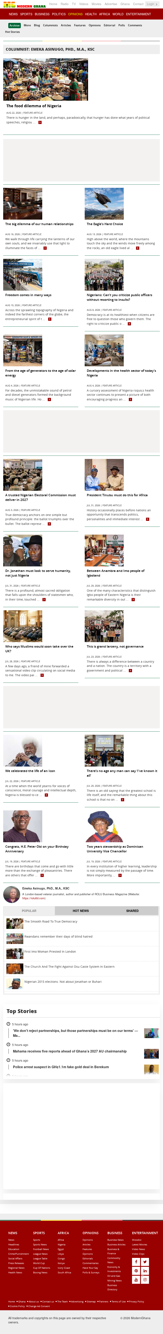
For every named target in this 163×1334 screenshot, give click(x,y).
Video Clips (138, 1253)
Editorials (88, 1258)
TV (74, 4)
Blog (37, 25)
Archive (15, 25)
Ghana (125, 4)
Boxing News (40, 1272)
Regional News (16, 1267)
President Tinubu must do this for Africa (117, 495)
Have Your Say (90, 1267)
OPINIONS (75, 14)
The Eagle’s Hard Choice (105, 224)
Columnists (50, 25)
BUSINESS (42, 14)
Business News (115, 1239)
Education (13, 1249)
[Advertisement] (81, 160)
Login (151, 4)
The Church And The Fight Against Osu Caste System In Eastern (69, 967)
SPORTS (26, 14)
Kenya (61, 1263)
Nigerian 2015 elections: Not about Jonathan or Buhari (63, 982)
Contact (138, 4)
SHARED (132, 911)
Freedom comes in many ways (28, 295)
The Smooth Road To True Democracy (50, 921)
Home (53, 4)
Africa (61, 1239)
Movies (96, 4)
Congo (61, 1258)
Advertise (111, 4)
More (27, 25)
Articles (66, 25)
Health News (15, 1272)
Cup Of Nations (41, 1267)
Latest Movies (139, 1244)
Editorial (109, 25)
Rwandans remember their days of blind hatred (58, 936)
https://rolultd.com (33, 898)
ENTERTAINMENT (138, 14)
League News (40, 1253)
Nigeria (61, 1244)
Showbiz (136, 1239)
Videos (83, 4)
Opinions (95, 25)
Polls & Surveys (91, 1272)
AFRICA (104, 14)
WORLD (118, 14)
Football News (41, 1249)
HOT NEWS (81, 911)
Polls (121, 25)
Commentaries (90, 1263)
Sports (36, 1239)
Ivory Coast (64, 1267)
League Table (40, 1258)
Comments (135, 25)
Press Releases (16, 1263)
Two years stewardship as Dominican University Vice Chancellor (115, 848)
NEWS (13, 14)
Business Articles (116, 1244)
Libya (61, 1253)
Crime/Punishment (18, 1253)
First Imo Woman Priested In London (50, 951)
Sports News (40, 1244)
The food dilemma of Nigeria (33, 105)
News (11, 1239)
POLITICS (59, 14)
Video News (138, 1249)
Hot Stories (12, 32)
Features (80, 25)
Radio (65, 4)
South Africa (64, 1272)
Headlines (13, 1244)
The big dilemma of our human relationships (39, 224)
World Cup (39, 1263)
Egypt (61, 1249)
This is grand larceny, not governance (115, 646)
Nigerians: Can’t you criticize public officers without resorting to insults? (119, 297)
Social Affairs (15, 1258)
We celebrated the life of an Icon (30, 771)
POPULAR (29, 911)
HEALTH (91, 14)
